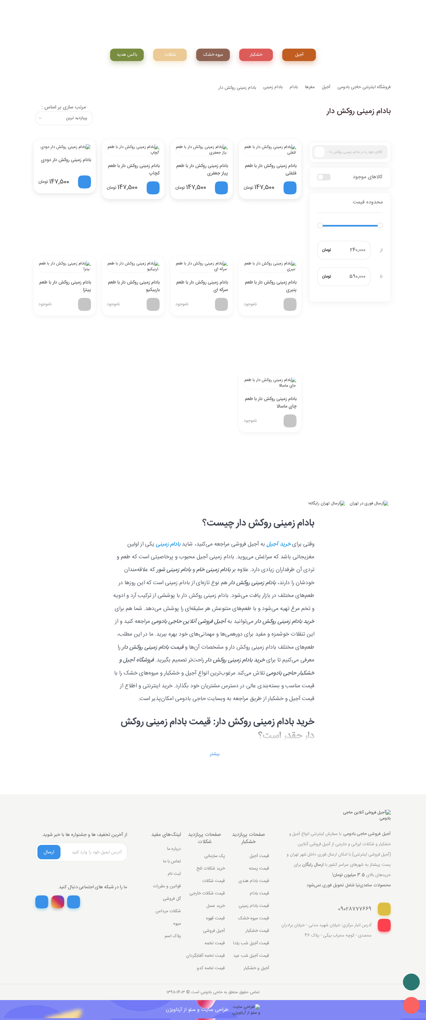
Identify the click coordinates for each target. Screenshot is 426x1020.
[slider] (320, 225)
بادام (294, 87)
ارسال (49, 852)
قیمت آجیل (259, 856)
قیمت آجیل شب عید (251, 956)
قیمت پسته (259, 868)
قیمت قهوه (215, 918)
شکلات (170, 55)
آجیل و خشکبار (256, 968)
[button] (350, 202)
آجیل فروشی (214, 931)
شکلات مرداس (168, 911)
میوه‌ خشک (213, 55)
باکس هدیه (127, 55)
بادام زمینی (273, 87)
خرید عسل (215, 906)
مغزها (310, 87)
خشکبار (256, 55)
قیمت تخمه (215, 943)
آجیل (299, 55)
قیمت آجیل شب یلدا (251, 943)
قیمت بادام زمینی (254, 906)
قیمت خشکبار (257, 931)
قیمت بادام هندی (254, 881)
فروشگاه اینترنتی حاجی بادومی (364, 87)
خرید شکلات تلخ (210, 868)
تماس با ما (172, 861)
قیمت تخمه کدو (211, 968)
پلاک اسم (173, 936)
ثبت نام (174, 874)
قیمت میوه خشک (253, 918)
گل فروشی (172, 899)
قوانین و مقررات (167, 886)
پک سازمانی (214, 856)
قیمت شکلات (213, 881)
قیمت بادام (259, 893)
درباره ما (174, 849)
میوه (177, 923)
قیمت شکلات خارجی (207, 893)
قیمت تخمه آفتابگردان (205, 956)
